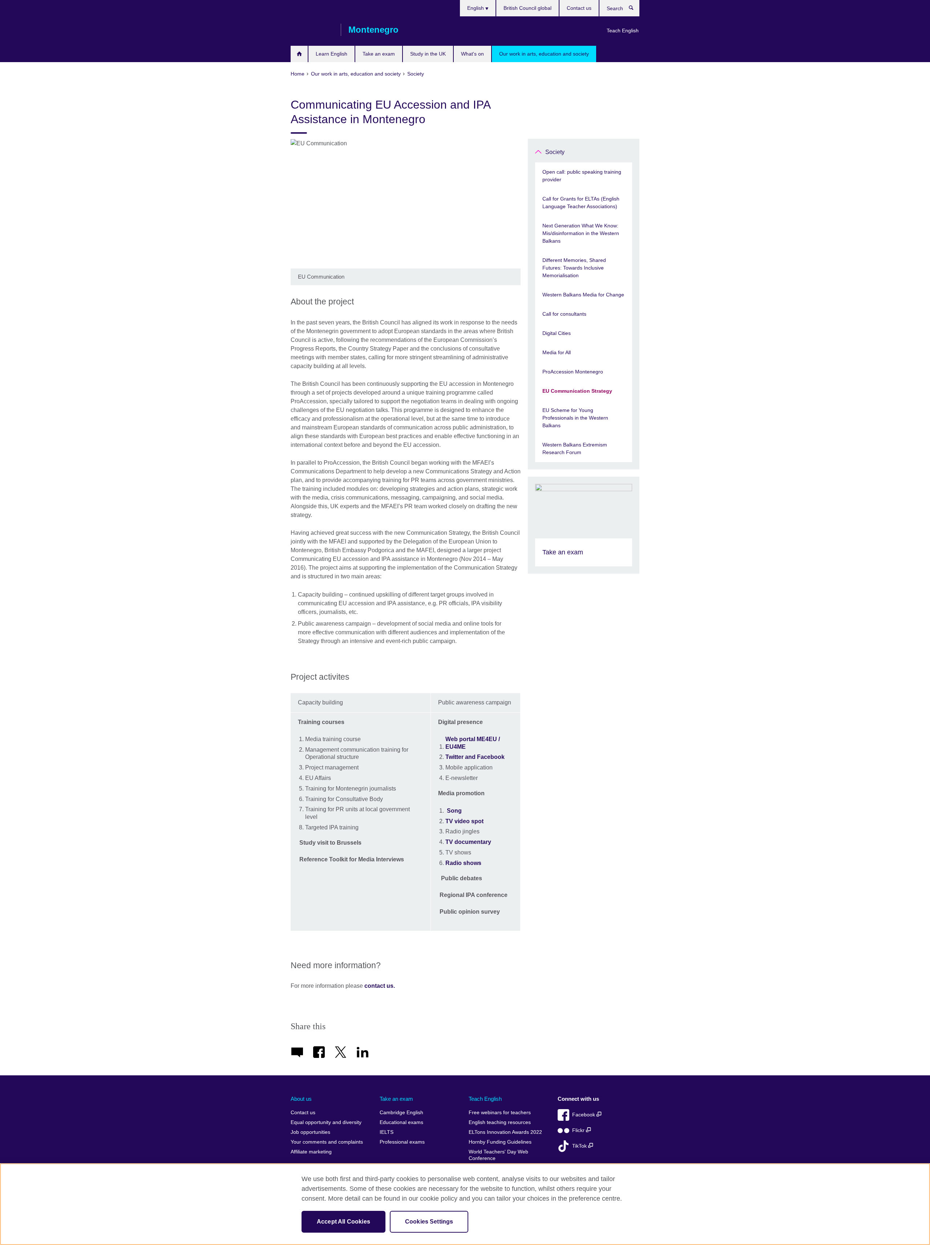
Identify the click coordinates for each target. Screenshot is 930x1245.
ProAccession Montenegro (572, 372)
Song (454, 811)
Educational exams (401, 1122)
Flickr (579, 1130)
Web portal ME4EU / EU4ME (472, 743)
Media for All (556, 352)
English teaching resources (500, 1122)
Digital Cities (556, 333)
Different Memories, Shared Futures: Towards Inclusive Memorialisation (574, 267)
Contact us (579, 8)
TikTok (580, 1146)
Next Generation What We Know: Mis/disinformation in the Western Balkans (580, 233)
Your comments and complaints (327, 1142)
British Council (312, 30)
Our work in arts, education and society (544, 54)
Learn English (331, 54)
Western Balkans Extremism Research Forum (574, 448)
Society (555, 152)
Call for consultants (564, 314)
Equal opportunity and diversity (326, 1122)
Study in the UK (428, 54)
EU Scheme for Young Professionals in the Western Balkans (575, 417)
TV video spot (464, 821)
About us (301, 1099)
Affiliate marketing (311, 1152)
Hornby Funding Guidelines (500, 1142)
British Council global (527, 8)
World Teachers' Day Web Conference (498, 1155)
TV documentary (468, 842)
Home (299, 54)
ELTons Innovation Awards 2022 (505, 1132)
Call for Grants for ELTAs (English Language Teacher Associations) (580, 202)
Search (634, 9)
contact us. (379, 986)
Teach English (623, 30)
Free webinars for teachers (500, 1112)
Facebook (584, 1114)
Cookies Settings (429, 1221)
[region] (465, 1204)
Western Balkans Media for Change (583, 295)
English (476, 8)
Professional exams (402, 1142)
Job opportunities (310, 1132)
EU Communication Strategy (577, 391)
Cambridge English (401, 1112)
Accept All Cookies (343, 1221)
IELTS (386, 1132)
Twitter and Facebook (475, 757)
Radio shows (463, 863)
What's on (472, 54)
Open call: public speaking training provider (581, 175)
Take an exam (379, 54)
